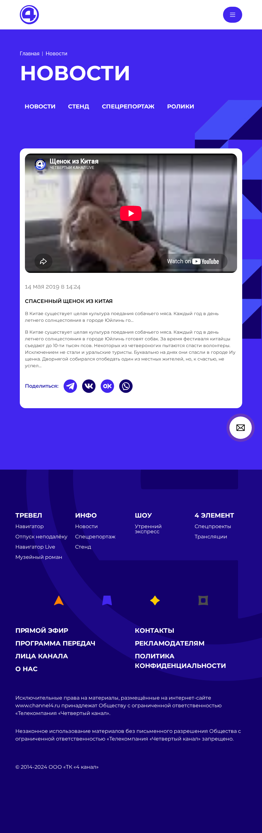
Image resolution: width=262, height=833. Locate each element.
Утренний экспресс (148, 529)
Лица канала (41, 656)
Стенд (78, 106)
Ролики (180, 106)
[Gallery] (131, 214)
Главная (29, 54)
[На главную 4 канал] (29, 14)
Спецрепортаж (128, 106)
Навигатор (29, 526)
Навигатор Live (35, 547)
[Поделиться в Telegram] (70, 386)
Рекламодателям (169, 643)
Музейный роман (38, 557)
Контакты (154, 630)
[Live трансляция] (29, 803)
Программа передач (55, 643)
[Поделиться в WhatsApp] (126, 386)
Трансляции (211, 536)
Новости (56, 54)
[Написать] (240, 427)
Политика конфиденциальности (180, 661)
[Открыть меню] (232, 15)
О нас (26, 669)
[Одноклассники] (107, 386)
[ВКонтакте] (89, 386)
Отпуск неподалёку (41, 536)
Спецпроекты (213, 526)
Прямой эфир (41, 630)
